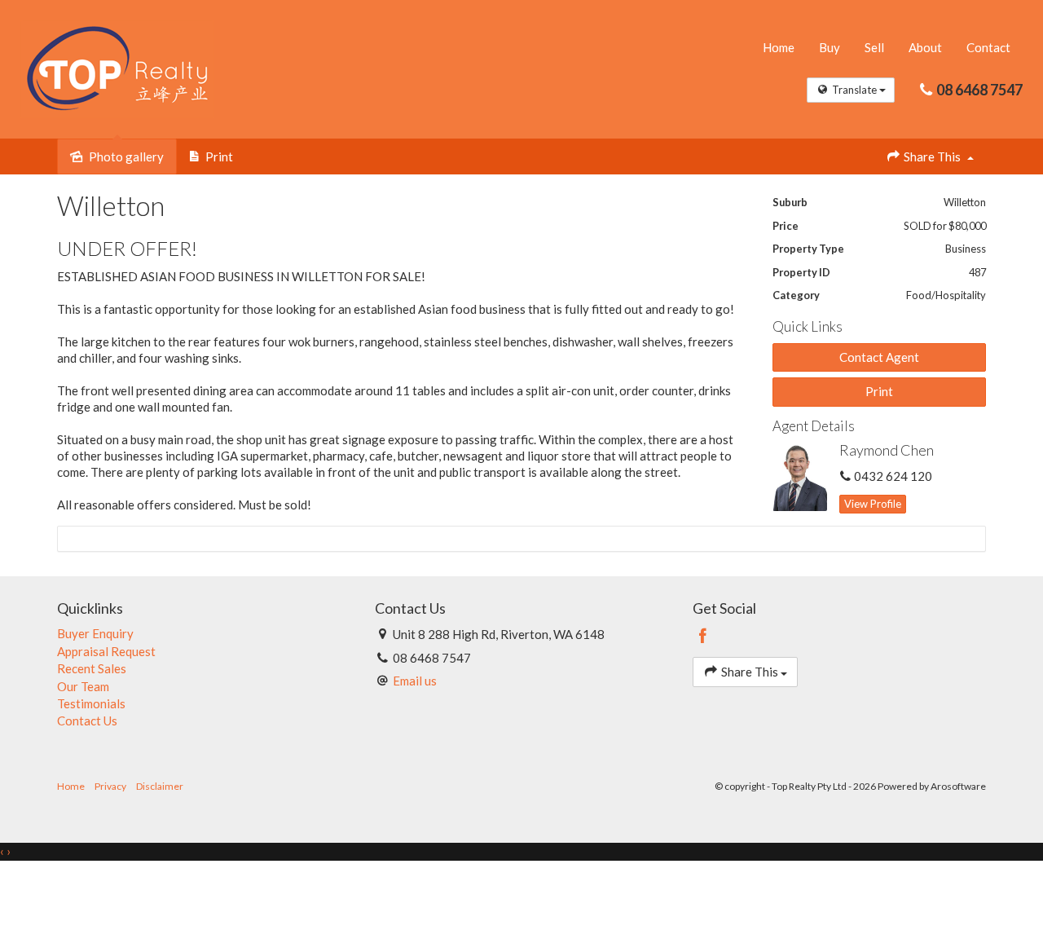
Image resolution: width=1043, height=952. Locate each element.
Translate (854, 89)
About (925, 47)
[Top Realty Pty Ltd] (117, 67)
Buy (829, 47)
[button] (879, 391)
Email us (415, 680)
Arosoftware (958, 786)
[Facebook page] (703, 636)
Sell (874, 47)
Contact (988, 47)
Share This (932, 156)
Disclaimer (159, 786)
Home (778, 47)
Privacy (110, 786)
